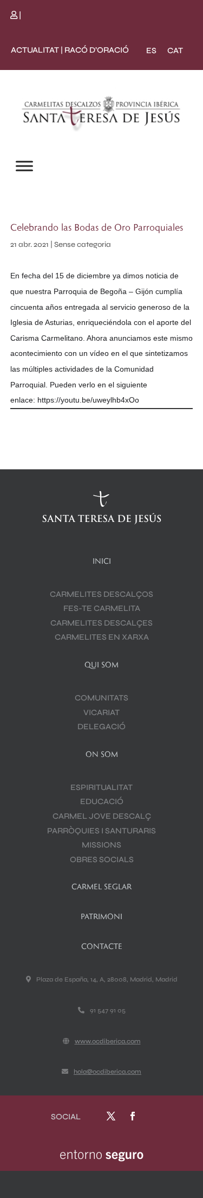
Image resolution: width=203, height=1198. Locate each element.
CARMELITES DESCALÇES (101, 623)
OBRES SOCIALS (102, 859)
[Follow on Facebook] (132, 1116)
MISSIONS (101, 845)
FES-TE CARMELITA (101, 608)
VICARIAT (101, 712)
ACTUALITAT (35, 50)
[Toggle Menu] (24, 166)
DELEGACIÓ (101, 726)
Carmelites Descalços (101, 594)
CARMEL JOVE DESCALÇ (102, 816)
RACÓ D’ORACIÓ (96, 50)
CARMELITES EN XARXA (102, 637)
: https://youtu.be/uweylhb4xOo (86, 400)
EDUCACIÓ (101, 801)
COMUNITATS (101, 698)
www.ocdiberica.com (108, 1041)
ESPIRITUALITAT (101, 787)
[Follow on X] (111, 1116)
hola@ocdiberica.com (107, 1071)
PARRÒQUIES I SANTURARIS (101, 831)
